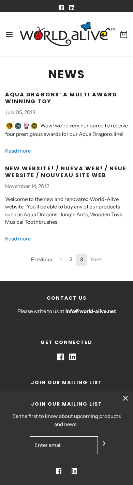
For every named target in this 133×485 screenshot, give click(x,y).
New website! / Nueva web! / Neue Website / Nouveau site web (66, 172)
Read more (18, 150)
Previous (41, 259)
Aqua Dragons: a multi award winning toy (61, 98)
